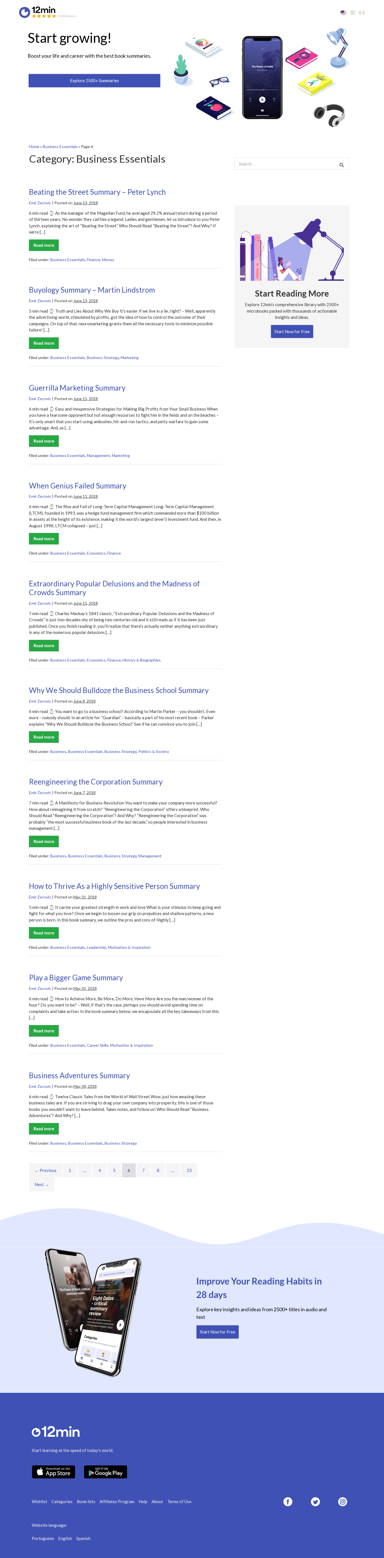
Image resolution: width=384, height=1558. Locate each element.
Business (58, 751)
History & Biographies (142, 660)
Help (143, 1501)
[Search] (342, 165)
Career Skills (98, 1045)
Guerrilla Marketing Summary (77, 387)
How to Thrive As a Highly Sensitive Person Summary (114, 886)
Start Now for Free (292, 331)
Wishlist (39, 1501)
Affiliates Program (117, 1501)
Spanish (83, 1538)
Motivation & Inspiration (129, 947)
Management (98, 455)
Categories (62, 1501)
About (157, 1501)
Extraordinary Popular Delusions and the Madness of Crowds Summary (114, 588)
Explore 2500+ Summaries (94, 80)
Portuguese (43, 1538)
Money (108, 259)
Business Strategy (103, 357)
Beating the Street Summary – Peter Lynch (97, 191)
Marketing (130, 357)
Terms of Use (179, 1501)
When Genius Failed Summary (77, 485)
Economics (96, 553)
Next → (42, 1184)
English (65, 1538)
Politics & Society (153, 751)
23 (189, 1170)
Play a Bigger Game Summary (76, 977)
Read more (46, 247)
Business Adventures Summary (79, 1075)
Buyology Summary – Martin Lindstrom (92, 289)
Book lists (86, 1501)
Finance (93, 259)
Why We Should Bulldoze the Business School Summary (119, 690)
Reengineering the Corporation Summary (95, 781)
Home (34, 146)
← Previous (46, 1170)
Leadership (96, 947)
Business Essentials (60, 146)
